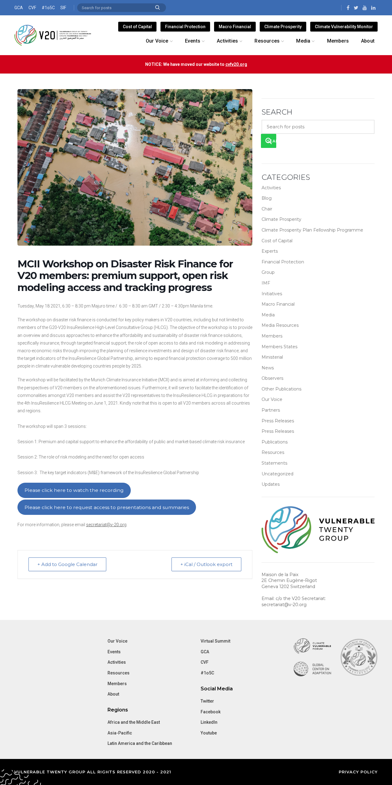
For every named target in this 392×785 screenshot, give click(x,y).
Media (268, 315)
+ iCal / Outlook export (206, 564)
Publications (275, 442)
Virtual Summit (215, 641)
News (268, 368)
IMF (266, 283)
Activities (271, 188)
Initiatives (272, 293)
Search (157, 7)
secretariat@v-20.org (106, 524)
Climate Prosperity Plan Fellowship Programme (312, 230)
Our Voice (272, 399)
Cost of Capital (137, 26)
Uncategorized (277, 474)
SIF (63, 7)
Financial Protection (185, 26)
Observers (272, 378)
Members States (279, 346)
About (113, 694)
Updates (271, 484)
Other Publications (281, 389)
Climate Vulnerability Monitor (344, 26)
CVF (32, 7)
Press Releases (278, 421)
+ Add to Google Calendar (67, 564)
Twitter (207, 701)
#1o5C (48, 7)
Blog (267, 198)
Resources (273, 452)
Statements (274, 463)
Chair (267, 209)
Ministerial (272, 357)
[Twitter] (356, 7)
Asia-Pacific (119, 732)
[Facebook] (348, 7)
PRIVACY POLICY (358, 771)
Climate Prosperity (283, 26)
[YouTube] (364, 7)
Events (114, 651)
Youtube (209, 732)
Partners (271, 410)
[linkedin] (373, 7)
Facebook (211, 711)
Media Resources (280, 325)
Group (268, 272)
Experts (270, 251)
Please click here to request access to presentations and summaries (106, 507)
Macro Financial (235, 26)
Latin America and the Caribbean (139, 743)
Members (272, 336)
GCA (18, 7)
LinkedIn (209, 722)
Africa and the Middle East (133, 722)
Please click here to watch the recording (74, 490)
